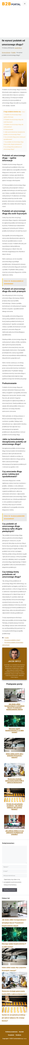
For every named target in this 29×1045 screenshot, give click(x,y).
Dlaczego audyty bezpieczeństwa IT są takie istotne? (14, 730)
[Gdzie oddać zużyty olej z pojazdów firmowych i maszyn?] (14, 957)
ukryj (23, 111)
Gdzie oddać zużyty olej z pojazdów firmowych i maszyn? (14, 755)
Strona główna (6, 52)
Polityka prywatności (11, 1031)
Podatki (13, 52)
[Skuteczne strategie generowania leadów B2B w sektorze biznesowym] (14, 981)
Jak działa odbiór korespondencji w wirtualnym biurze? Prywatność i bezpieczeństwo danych (14, 706)
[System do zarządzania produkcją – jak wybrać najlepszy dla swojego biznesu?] (14, 1004)
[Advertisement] (14, 22)
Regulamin (11, 1035)
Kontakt (21, 1031)
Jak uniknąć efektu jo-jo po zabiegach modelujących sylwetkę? (14, 832)
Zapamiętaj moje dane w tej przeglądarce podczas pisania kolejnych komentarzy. (12, 882)
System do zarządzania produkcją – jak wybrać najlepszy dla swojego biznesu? (14, 806)
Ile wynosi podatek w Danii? (12, 640)
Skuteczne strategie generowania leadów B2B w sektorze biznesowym (14, 780)
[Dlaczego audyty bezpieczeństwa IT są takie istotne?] (14, 934)
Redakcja (18, 1035)
